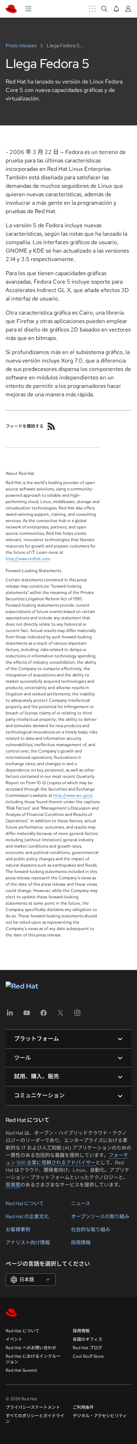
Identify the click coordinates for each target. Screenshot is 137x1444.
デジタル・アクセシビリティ (100, 1416)
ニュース (80, 1203)
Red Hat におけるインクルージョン (33, 1359)
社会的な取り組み (90, 1229)
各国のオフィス (87, 1339)
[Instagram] (77, 1015)
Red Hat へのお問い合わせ (31, 1348)
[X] (60, 1015)
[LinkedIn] (10, 1015)
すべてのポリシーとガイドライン (35, 1418)
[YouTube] (26, 1015)
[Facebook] (43, 1015)
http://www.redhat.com (28, 559)
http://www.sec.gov (71, 795)
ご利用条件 (83, 1407)
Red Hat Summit (21, 1370)
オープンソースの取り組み (100, 1216)
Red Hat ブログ (87, 1348)
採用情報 (81, 1242)
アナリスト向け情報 (28, 1242)
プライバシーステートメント (33, 1407)
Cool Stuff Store (88, 1356)
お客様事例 (18, 1229)
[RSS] (51, 426)
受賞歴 (13, 1185)
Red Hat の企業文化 (27, 1216)
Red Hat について (25, 1203)
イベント (14, 1339)
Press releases (22, 45)
